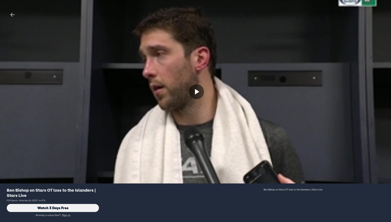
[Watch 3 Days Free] (196, 91)
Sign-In (66, 215)
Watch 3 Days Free (53, 208)
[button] (12, 14)
